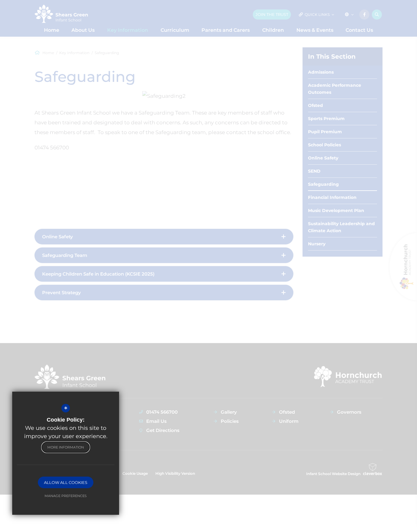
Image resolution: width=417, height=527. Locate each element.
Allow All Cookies (65, 482)
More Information (65, 447)
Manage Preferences (66, 496)
